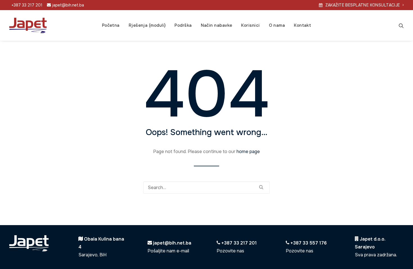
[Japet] (28, 25)
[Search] (401, 25)
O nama (277, 25)
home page (248, 151)
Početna (111, 25)
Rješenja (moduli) (147, 25)
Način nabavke (216, 25)
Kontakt (302, 25)
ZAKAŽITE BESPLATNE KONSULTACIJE (362, 5)
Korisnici (250, 25)
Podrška (183, 25)
